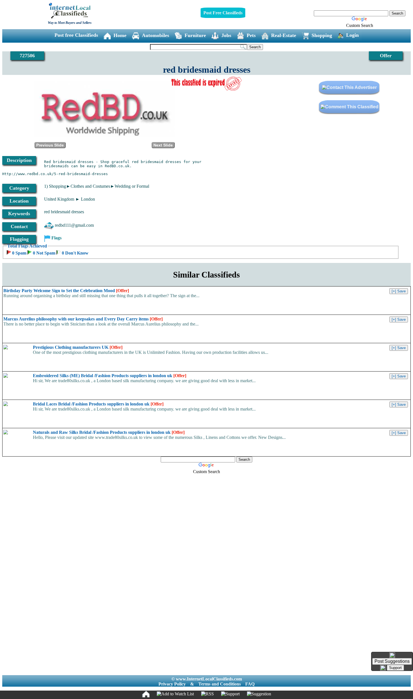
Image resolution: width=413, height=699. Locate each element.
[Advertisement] (206, 563)
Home (120, 35)
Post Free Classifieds (222, 12)
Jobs (226, 35)
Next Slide (163, 145)
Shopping (322, 35)
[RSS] (207, 693)
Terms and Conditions (219, 684)
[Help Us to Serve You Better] (392, 655)
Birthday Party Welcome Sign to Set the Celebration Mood (66, 290)
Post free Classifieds (76, 35)
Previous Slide (50, 145)
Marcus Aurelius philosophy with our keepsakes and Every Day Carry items (83, 319)
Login (352, 35)
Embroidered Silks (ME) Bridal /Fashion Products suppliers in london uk (109, 375)
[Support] (230, 693)
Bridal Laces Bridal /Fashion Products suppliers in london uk (98, 404)
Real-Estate (283, 35)
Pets (251, 35)
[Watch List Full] (175, 693)
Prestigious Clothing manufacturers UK (77, 347)
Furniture (195, 35)
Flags (56, 237)
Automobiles (155, 35)
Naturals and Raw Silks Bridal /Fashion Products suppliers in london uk (109, 432)
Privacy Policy (172, 684)
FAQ (250, 684)
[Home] (145, 694)
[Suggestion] (259, 693)
